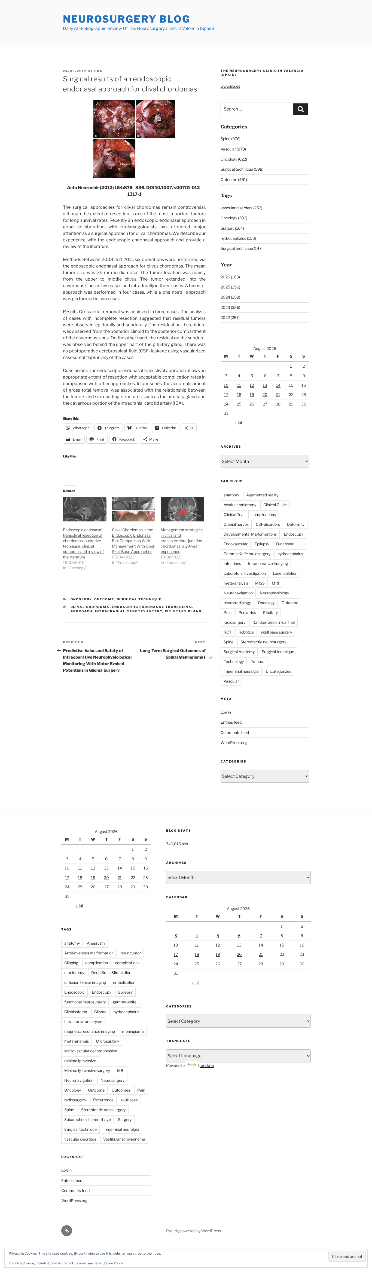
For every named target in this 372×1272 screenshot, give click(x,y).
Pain (227, 612)
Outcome (104, 599)
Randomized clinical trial (273, 622)
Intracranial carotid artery (128, 611)
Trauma (257, 661)
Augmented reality (262, 495)
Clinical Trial (234, 514)
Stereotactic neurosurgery (263, 642)
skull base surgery (276, 632)
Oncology (81, 599)
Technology (234, 661)
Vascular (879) (233, 149)
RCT (227, 632)
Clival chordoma (90, 607)
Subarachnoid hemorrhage (87, 1119)
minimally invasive (80, 1060)
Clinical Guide (275, 504)
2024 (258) (230, 297)
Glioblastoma (75, 1011)
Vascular (231, 681)
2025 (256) (230, 287)
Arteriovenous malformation (89, 953)
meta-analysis (236, 583)
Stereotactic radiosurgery (103, 1109)
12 (252, 385)
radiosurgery (234, 622)
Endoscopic (74, 992)
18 (239, 394)
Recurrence (103, 1100)
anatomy (231, 495)
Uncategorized (278, 671)
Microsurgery (107, 1041)
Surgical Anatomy (239, 651)
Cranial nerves (236, 524)
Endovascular (236, 544)
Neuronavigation (238, 593)
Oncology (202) (234, 218)
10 (226, 385)
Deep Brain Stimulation (111, 972)
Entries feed (231, 722)
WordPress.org (234, 742)
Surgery (125, 1119)
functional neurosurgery (85, 1002)
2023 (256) (230, 307)
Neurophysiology (274, 593)
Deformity (295, 524)
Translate (205, 1065)
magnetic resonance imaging (89, 1031)
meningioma (133, 1031)
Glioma (100, 1011)
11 (239, 385)
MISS (260, 583)
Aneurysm (96, 943)
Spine (228, 642)
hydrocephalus (290, 553)
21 (278, 394)
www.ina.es (230, 86)
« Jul (238, 422)
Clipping (71, 962)
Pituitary (270, 612)
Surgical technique (139, 599)
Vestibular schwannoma (124, 1139)
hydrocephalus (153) (238, 238)
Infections (232, 563)
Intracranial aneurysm (83, 1021)
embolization (124, 982)
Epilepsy (262, 544)
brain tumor (131, 953)
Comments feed (235, 732)
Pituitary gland (183, 611)
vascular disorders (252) (241, 207)
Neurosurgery (112, 1080)
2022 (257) (230, 317)
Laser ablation (285, 573)
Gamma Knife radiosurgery (247, 553)
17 (226, 394)
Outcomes (121, 1090)
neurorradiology (237, 602)
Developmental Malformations (250, 534)
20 (265, 394)
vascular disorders (80, 1139)
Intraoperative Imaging (268, 563)
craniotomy (74, 972)
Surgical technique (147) (242, 248)
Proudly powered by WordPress (193, 1230)
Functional (285, 544)
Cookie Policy (112, 1263)
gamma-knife (124, 1002)
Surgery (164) (232, 228)
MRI (275, 583)
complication (96, 962)
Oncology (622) (234, 159)
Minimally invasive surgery (87, 1070)
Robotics (246, 632)
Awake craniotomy (240, 504)
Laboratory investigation (245, 573)
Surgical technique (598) (242, 169)
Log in (226, 712)
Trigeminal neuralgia (241, 671)
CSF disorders (268, 524)
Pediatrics (247, 612)
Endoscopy (293, 534)
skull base (129, 1100)
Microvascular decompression (90, 1051)
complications (263, 514)
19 (252, 394)
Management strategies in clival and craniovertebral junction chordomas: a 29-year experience (182, 540)
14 (278, 385)
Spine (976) (230, 138)
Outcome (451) (234, 179)
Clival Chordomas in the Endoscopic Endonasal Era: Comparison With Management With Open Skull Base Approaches (133, 540)
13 (265, 385)
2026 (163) (230, 277)
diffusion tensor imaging (85, 982)
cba (98, 71)
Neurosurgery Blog (126, 19)
